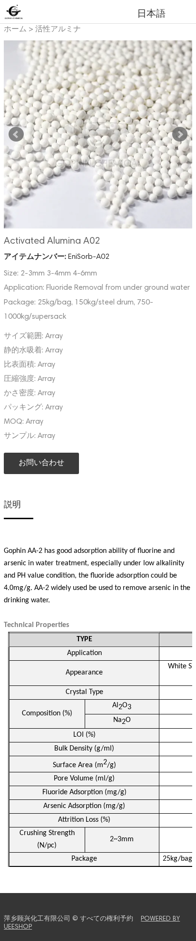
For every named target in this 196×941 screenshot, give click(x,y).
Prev (16, 134)
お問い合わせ (41, 463)
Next (179, 134)
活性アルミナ (58, 29)
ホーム (15, 29)
